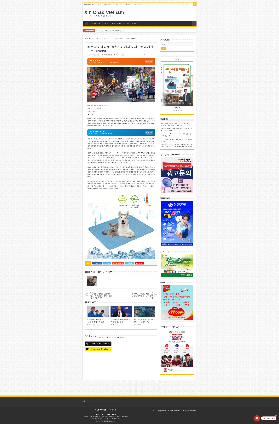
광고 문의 (138, 4)
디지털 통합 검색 (96, 23)
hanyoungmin (165, 128)
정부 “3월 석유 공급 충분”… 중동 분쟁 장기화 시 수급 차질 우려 (142, 295)
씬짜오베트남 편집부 (94, 55)
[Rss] (153, 410)
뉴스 (93, 39)
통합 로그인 (135, 23)
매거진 (100, 4)
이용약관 (113, 410)
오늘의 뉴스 (107, 4)
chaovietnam (165, 134)
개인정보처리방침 (100, 410)
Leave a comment (135, 55)
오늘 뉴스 (107, 23)
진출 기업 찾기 (128, 4)
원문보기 (90, 114)
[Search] (194, 4)
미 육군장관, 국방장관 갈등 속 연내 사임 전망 (110, 31)
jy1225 (163, 139)
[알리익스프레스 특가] (121, 225)
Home (89, 39)
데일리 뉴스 (122, 55)
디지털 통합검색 (117, 4)
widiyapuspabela (166, 144)
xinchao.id (164, 123)
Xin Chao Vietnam (104, 12)
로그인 (114, 337)
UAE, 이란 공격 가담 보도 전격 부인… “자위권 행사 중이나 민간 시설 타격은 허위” (101, 295)
